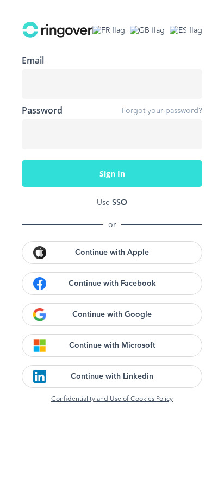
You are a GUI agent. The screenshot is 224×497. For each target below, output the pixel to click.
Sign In (112, 173)
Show (186, 134)
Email (33, 60)
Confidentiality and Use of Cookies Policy (112, 399)
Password (42, 110)
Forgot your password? (162, 111)
